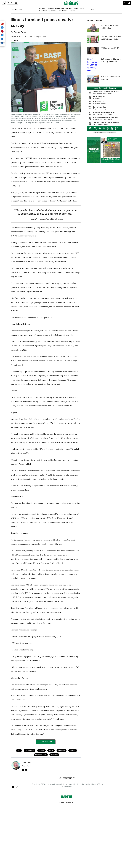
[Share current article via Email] (2, 23)
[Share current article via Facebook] (2, 27)
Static (76, 8)
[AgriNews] (71, 3)
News (82, 8)
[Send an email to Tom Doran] (23, 769)
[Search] (4, 3)
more (92, 10)
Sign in (125, 3)
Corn (19, 750)
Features (72, 11)
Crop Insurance (29, 750)
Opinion (42, 8)
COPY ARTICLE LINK (45, 742)
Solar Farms (61, 750)
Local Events (62, 11)
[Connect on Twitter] (26, 769)
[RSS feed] (17, 787)
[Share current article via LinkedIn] (2, 43)
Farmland (41, 750)
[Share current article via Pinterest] (2, 31)
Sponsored (52, 11)
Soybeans (72, 750)
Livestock (68, 8)
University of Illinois (40, 754)
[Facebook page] (13, 787)
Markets (51, 750)
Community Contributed (55, 8)
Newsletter (43, 11)
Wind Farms (54, 754)
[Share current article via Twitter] (2, 35)
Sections (11, 3)
